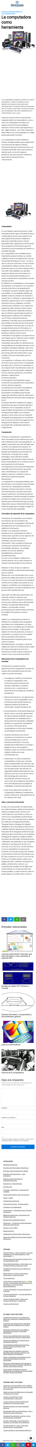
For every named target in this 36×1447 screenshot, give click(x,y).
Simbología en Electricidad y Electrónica (16, 1234)
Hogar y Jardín (8, 1198)
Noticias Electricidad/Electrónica (14, 1220)
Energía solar (7, 1187)
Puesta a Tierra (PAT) (10, 1228)
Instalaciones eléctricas (11, 1201)
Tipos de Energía (8, 1278)
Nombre (4, 1108)
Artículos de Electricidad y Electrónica (16, 1168)
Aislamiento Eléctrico (10, 1164)
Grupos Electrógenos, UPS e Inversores (16, 1195)
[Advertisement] (18, 78)
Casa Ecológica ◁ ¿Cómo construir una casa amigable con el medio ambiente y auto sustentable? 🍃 (18, 1254)
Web (2, 1127)
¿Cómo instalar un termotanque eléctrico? (17, 1430)
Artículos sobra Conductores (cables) (15, 1171)
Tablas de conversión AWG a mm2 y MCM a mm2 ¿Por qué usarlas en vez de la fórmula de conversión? (17, 1387)
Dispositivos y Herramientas (12, 1183)
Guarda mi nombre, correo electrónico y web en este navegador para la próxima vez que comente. (18, 1140)
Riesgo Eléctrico (8, 1231)
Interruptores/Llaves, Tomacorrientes (15, 1204)
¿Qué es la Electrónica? (11, 1304)
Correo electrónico (9, 1117)
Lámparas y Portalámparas (12, 1207)
